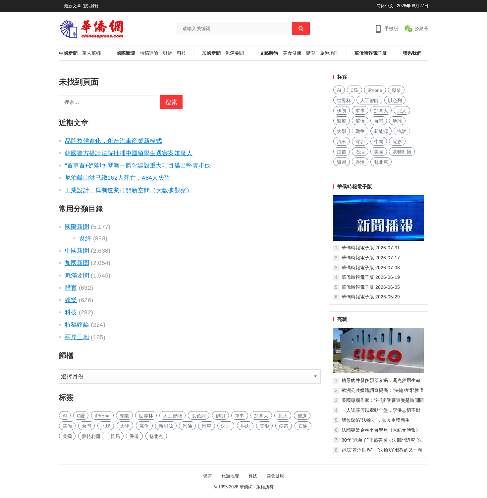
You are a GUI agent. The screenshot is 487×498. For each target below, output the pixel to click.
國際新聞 (126, 53)
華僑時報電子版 (370, 53)
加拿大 (261, 415)
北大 (283, 415)
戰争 (144, 426)
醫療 (302, 415)
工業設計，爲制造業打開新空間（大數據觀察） (128, 190)
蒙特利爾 (91, 436)
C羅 (81, 415)
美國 (67, 436)
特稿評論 (149, 53)
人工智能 (172, 415)
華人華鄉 (91, 53)
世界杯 (146, 415)
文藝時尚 (269, 53)
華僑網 (246, 486)
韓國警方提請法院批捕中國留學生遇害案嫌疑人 (128, 153)
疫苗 (284, 426)
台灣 (86, 426)
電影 (264, 426)
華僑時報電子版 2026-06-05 (371, 287)
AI (65, 415)
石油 (303, 426)
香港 (134, 436)
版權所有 (265, 486)
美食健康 (292, 53)
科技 (181, 53)
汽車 (206, 426)
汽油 (187, 426)
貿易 (115, 436)
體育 (310, 53)
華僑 (67, 426)
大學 (125, 426)
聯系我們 (412, 53)
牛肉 (245, 426)
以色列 (198, 415)
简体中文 (385, 5)
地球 (106, 426)
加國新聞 (211, 53)
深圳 (226, 426)
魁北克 (156, 436)
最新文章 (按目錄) (81, 5)
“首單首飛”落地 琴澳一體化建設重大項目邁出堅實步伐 (138, 165)
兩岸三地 (77, 337)
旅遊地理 (329, 53)
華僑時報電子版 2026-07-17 (371, 257)
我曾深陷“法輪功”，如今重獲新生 (376, 420)
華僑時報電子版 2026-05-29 (371, 296)
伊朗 (220, 415)
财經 (167, 53)
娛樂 (71, 300)
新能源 (166, 426)
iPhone (102, 415)
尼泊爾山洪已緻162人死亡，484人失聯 (118, 177)
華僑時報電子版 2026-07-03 (371, 267)
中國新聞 (68, 53)
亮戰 (342, 319)
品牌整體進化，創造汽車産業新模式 (113, 141)
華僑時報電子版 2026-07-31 (371, 247)
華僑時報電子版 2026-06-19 (371, 277)
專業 (124, 415)
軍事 (239, 415)
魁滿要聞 (234, 53)
